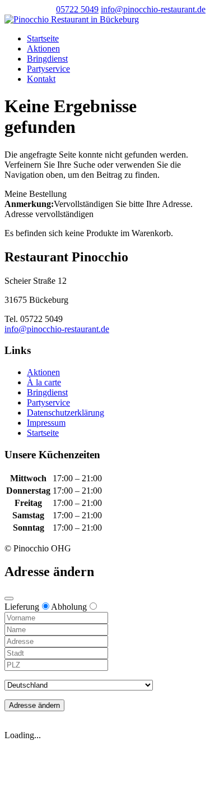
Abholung (69, 606)
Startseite (43, 38)
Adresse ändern (34, 705)
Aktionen (43, 48)
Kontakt (41, 79)
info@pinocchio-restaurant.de (56, 329)
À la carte (44, 382)
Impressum (46, 422)
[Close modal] (8, 598)
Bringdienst (47, 58)
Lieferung (21, 606)
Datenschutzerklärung (65, 412)
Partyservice (48, 68)
